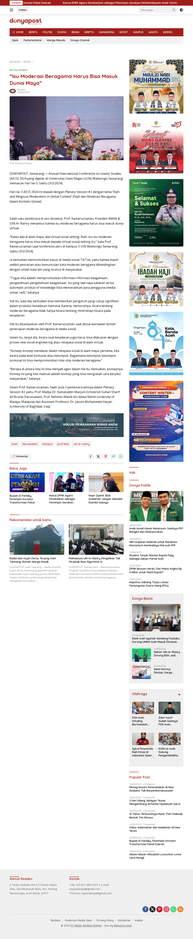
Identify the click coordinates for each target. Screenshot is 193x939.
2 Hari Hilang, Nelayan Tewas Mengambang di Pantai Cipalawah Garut (154, 802)
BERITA (33, 32)
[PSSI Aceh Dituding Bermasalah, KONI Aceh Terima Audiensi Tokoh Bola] (143, 708)
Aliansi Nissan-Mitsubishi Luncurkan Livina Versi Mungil (155, 856)
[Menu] (12, 10)
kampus (47, 444)
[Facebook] (145, 909)
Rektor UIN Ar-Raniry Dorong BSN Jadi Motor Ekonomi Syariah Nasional (167, 653)
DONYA (61, 32)
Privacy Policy (105, 920)
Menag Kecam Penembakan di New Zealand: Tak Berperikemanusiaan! (151, 789)
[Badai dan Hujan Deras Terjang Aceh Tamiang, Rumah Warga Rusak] (37, 539)
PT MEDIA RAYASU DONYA (86, 925)
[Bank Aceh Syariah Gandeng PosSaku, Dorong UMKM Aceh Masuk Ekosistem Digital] (156, 617)
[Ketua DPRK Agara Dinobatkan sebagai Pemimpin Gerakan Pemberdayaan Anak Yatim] (66, 482)
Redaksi (21, 89)
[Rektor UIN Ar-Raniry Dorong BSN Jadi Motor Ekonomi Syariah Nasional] (141, 655)
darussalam (30, 444)
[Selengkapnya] (179, 694)
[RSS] (180, 909)
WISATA (153, 32)
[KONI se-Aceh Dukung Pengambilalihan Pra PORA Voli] (170, 739)
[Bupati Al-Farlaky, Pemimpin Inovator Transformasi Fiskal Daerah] (27, 482)
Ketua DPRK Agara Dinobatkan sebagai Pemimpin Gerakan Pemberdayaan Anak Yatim (89, 3)
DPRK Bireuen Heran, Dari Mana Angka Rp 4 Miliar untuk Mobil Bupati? (155, 570)
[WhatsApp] (173, 909)
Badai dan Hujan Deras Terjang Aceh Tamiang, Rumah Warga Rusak (33, 560)
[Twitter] (152, 909)
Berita (13, 69)
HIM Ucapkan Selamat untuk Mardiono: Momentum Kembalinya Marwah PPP (153, 543)
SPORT (123, 32)
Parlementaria (32, 40)
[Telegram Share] (113, 456)
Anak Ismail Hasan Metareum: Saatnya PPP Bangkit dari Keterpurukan (156, 530)
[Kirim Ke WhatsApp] (121, 456)
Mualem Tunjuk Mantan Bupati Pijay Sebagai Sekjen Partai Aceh (151, 557)
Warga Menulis (56, 40)
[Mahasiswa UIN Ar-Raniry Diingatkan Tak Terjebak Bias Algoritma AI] (96, 539)
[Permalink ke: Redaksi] (13, 90)
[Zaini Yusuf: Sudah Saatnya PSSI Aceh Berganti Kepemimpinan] (170, 708)
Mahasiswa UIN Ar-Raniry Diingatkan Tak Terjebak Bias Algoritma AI (94, 560)
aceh (14, 444)
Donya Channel (80, 40)
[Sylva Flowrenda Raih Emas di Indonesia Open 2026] (143, 739)
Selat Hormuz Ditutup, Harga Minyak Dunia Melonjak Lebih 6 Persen (164, 670)
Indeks (23, 9)
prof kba (63, 444)
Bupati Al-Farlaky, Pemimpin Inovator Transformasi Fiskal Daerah (22, 499)
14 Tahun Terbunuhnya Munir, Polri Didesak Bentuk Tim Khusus (156, 815)
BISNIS (75, 32)
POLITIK (47, 32)
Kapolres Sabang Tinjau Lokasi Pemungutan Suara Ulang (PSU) (149, 584)
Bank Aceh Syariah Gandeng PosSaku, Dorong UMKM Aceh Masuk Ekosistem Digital (156, 640)
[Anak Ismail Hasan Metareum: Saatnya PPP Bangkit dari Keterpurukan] (156, 506)
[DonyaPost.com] (26, 21)
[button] (174, 10)
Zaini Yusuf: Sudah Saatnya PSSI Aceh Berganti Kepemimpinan (168, 721)
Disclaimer (124, 920)
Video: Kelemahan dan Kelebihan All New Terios (154, 829)
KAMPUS (138, 32)
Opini (15, 40)
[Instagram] (166, 909)
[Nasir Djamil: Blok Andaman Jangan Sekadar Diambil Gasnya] (106, 482)
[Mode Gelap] (181, 10)
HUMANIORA (106, 32)
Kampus (23, 69)
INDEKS (167, 32)
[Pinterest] (159, 909)
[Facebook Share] (90, 456)
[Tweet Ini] (98, 456)
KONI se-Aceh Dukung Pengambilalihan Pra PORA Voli (169, 752)
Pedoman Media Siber (78, 920)
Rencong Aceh (123, 925)
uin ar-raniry (82, 444)
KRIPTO (89, 32)
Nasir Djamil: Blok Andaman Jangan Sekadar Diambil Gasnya (106, 499)
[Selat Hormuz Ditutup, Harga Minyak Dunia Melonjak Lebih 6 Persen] (141, 672)
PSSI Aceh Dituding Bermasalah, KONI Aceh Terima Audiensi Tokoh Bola (142, 721)
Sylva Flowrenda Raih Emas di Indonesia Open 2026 (142, 752)
